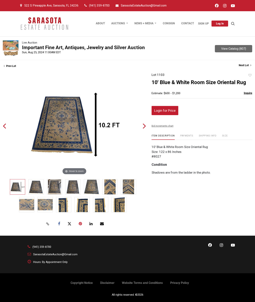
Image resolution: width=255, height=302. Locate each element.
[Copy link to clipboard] (48, 224)
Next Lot (244, 65)
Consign (169, 23)
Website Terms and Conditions (142, 283)
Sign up (203, 23)
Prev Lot (11, 65)
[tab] (163, 137)
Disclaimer (107, 283)
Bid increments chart (162, 126)
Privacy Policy (179, 283)
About (100, 23)
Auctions (118, 23)
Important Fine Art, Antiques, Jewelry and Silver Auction (83, 47)
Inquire (248, 93)
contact (187, 23)
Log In (220, 23)
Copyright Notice (82, 283)
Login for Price (165, 111)
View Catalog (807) (233, 48)
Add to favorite (250, 75)
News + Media (144, 23)
